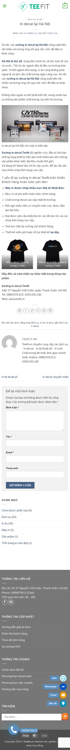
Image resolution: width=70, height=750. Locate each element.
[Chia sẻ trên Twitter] (32, 310)
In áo (40, 19)
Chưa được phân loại (15, 510)
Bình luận (12, 407)
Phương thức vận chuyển (17, 682)
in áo (65, 322)
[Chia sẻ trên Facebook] (26, 310)
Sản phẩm (8, 536)
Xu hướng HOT (11, 646)
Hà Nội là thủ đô (12, 61)
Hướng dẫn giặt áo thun (16, 627)
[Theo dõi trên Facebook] (5, 602)
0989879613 (29, 730)
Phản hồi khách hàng (14, 633)
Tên (9, 436)
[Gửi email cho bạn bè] (38, 310)
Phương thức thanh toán (16, 676)
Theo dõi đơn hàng (13, 640)
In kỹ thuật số (10, 377)
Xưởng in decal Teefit (15, 152)
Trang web (12, 468)
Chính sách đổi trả (13, 669)
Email (10, 452)
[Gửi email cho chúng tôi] (11, 602)
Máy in (6, 530)
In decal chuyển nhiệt (55, 377)
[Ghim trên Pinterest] (44, 310)
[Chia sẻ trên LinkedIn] (50, 310)
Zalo (54, 678)
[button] (5, 6)
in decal (35, 326)
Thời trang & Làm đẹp (15, 543)
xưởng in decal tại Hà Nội (31, 44)
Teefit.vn (52, 33)
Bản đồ (53, 703)
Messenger (51, 686)
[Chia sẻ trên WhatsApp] (19, 310)
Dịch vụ (32, 19)
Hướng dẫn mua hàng (15, 689)
